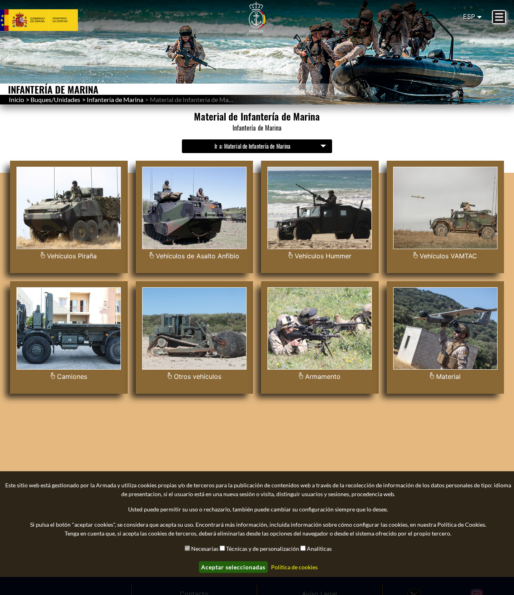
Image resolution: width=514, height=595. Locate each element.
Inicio (16, 99)
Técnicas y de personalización (262, 548)
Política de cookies (294, 567)
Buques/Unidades (55, 99)
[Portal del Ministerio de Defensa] (48, 20)
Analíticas (319, 548)
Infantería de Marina (115, 99)
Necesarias (204, 548)
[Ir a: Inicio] (257, 17)
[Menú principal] (499, 17)
